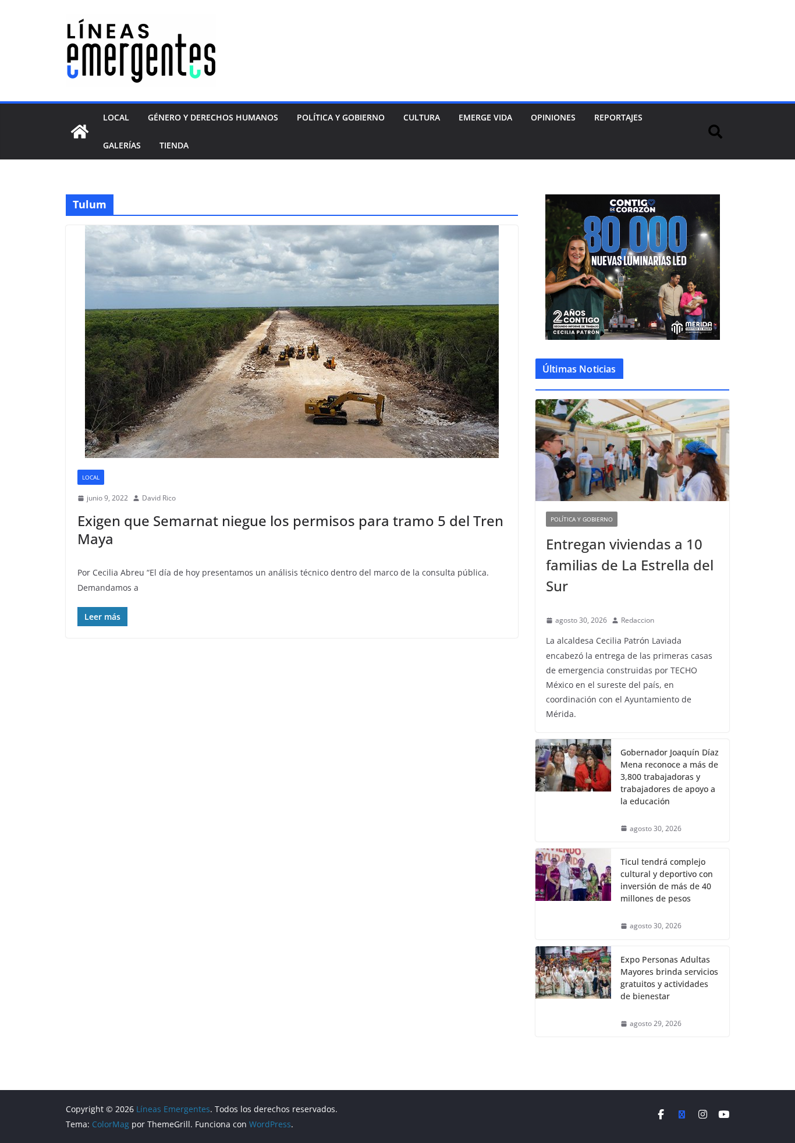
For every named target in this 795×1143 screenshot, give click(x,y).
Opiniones (553, 117)
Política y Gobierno (341, 117)
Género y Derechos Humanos (213, 117)
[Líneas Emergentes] (80, 131)
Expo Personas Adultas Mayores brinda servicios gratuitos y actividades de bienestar (669, 978)
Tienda (174, 145)
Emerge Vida (485, 117)
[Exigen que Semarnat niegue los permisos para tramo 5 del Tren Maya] (292, 341)
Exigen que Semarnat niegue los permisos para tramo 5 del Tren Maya (290, 529)
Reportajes (618, 117)
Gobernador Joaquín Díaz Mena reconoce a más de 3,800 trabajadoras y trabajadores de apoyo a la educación (669, 777)
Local (116, 117)
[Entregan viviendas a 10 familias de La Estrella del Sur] (632, 450)
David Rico (159, 498)
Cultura (421, 117)
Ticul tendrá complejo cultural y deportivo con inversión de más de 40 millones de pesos (666, 880)
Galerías (122, 145)
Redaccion (637, 620)
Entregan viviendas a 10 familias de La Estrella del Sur (630, 564)
